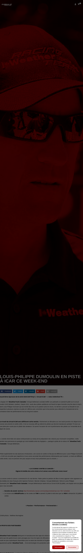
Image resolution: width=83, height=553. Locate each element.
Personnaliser (72, 547)
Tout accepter (58, 547)
